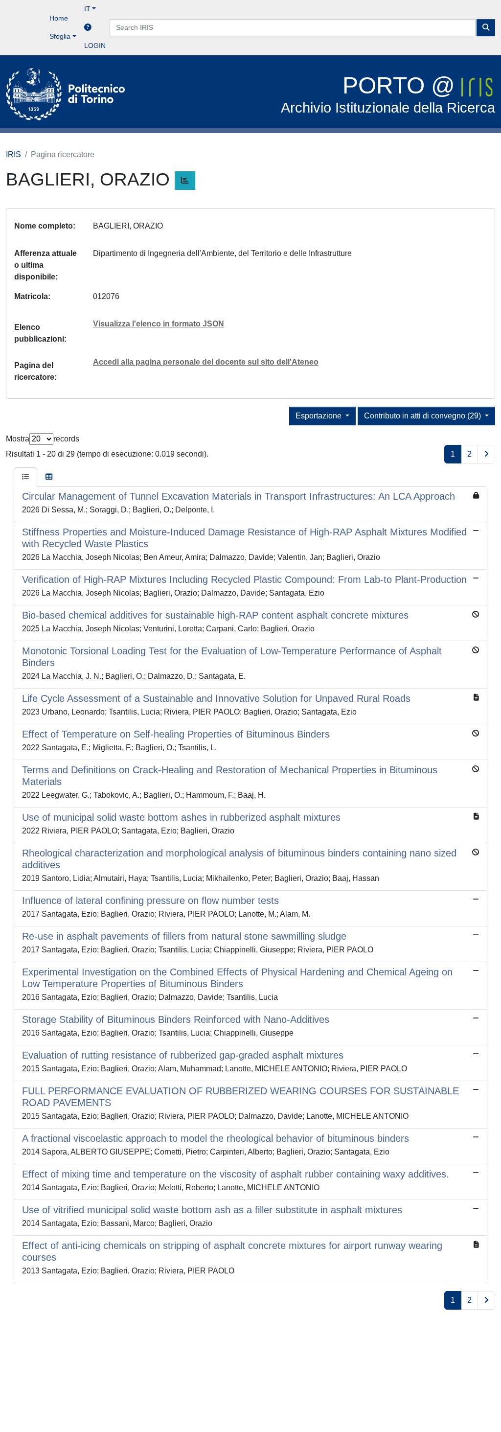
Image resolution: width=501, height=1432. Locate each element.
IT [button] (87, 9)
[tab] (25, 477)
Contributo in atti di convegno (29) (423, 416)
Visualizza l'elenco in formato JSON (158, 324)
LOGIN (95, 45)
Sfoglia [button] (59, 36)
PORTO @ (388, 94)
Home (58, 18)
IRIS (13, 154)
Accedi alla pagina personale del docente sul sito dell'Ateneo (206, 362)
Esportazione (319, 416)
